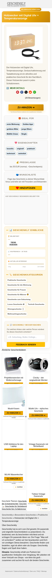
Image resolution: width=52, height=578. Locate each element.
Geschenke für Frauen (16, 290)
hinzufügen (27, 188)
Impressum (8, 571)
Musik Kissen (13, 409)
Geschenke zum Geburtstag (18, 299)
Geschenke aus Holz (26, 501)
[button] (17, 92)
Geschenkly (7, 515)
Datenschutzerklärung (21, 571)
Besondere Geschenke (25, 515)
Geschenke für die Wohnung (19, 285)
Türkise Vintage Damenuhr (38, 495)
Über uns (33, 571)
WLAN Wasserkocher (13, 475)
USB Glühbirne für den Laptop (13, 445)
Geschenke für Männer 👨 (18, 295)
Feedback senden (26, 345)
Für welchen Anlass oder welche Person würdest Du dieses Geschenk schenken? (25, 330)
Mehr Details (15, 88)
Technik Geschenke (36, 304)
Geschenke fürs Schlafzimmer (14, 509)
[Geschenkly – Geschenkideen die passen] (16, 4)
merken (19, 487)
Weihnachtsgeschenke (16, 314)
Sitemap (44, 571)
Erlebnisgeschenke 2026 (30, 9)
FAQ (38, 571)
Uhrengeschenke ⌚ (15, 309)
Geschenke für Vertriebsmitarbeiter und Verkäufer (24, 506)
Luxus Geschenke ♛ (16, 304)
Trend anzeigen (13, 244)
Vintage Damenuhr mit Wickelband (38, 445)
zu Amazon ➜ (26, 107)
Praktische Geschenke (16, 280)
